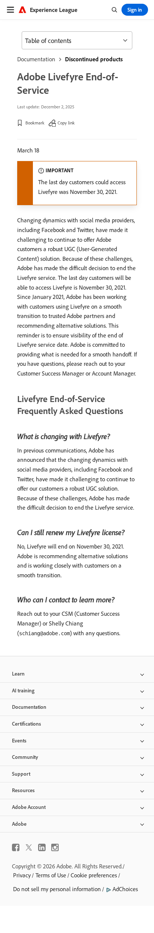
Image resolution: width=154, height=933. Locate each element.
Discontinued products (94, 59)
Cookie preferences (94, 875)
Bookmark (34, 123)
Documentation (36, 59)
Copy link (66, 123)
